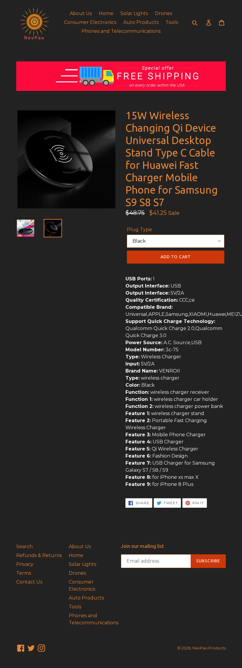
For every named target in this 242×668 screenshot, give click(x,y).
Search (24, 546)
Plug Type (139, 229)
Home (106, 13)
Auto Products (140, 22)
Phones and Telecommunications (121, 31)
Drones (163, 13)
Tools (172, 22)
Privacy (24, 564)
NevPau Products (209, 648)
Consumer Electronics (90, 22)
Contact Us (29, 582)
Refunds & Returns (39, 555)
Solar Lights (134, 13)
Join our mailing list (142, 546)
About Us (81, 13)
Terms (23, 573)
